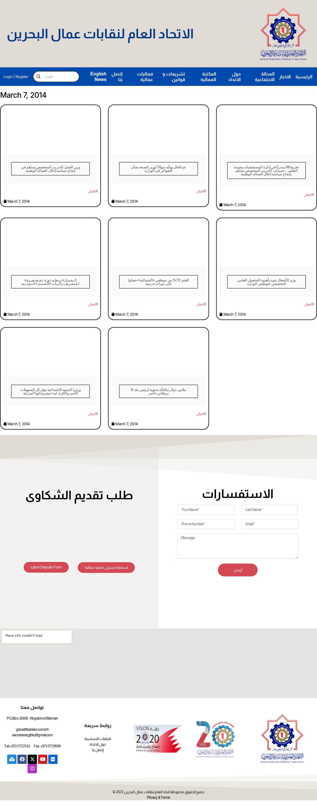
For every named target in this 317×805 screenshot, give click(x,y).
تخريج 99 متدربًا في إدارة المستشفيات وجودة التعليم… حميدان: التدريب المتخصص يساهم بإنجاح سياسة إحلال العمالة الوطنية (266, 170)
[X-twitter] (32, 759)
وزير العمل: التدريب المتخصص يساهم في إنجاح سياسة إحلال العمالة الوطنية (50, 169)
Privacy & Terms (158, 797)
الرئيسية (303, 76)
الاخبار (285, 76)
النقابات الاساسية (97, 739)
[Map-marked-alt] (11, 759)
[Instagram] (32, 768)
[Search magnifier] (38, 76)
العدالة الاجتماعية (265, 76)
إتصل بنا (117, 76)
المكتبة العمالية (208, 76)
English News (98, 76)
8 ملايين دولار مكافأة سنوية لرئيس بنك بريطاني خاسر (158, 391)
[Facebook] (22, 759)
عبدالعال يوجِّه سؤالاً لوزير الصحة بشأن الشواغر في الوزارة (158, 169)
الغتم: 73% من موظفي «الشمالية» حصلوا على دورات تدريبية (158, 282)
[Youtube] (42, 759)
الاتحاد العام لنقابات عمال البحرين (100, 33)
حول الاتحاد (234, 76)
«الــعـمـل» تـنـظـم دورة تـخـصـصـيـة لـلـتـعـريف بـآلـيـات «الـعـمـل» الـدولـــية (51, 282)
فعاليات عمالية (145, 76)
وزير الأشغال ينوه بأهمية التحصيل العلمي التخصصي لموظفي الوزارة (266, 282)
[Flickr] (53, 759)
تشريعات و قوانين (173, 76)
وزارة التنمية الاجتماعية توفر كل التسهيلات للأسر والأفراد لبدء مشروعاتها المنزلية (50, 391)
